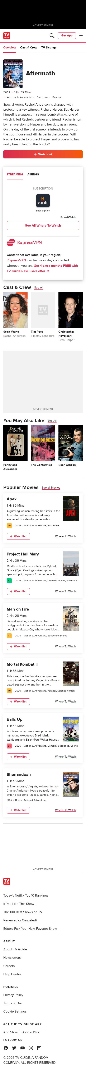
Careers (9, 966)
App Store (10, 1032)
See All (38, 287)
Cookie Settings (15, 1011)
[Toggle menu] (81, 35)
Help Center (12, 974)
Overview (9, 47)
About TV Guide (15, 949)
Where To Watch (65, 536)
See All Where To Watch (43, 225)
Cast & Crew (28, 47)
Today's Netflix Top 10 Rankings (25, 895)
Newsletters (12, 958)
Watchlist (45, 154)
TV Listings (48, 47)
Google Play (30, 1032)
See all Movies (51, 487)
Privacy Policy (13, 995)
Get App (66, 35)
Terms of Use (12, 1003)
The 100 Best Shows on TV (22, 912)
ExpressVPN (17, 260)
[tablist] (43, 175)
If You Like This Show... (20, 904)
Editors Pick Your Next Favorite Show (30, 929)
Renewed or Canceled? (20, 920)
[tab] (15, 175)
